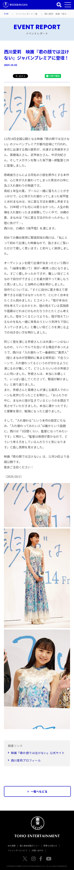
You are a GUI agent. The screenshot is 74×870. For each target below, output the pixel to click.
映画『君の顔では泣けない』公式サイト (38, 753)
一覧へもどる (39, 791)
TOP (6, 14)
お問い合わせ (37, 850)
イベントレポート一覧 (27, 14)
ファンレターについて (17, 850)
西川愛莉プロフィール (26, 760)
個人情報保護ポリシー (29, 845)
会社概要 (12, 845)
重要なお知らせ (50, 845)
